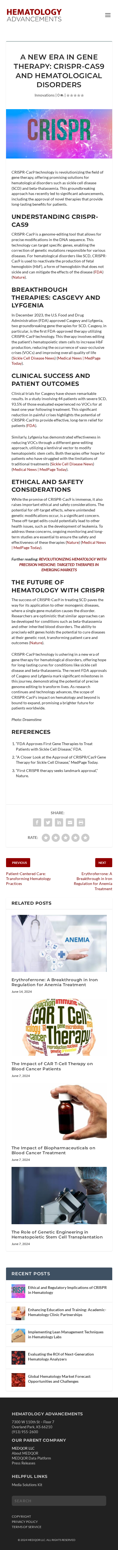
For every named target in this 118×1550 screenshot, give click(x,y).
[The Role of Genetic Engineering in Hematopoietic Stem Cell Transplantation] (59, 1195)
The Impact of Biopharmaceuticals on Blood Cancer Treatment (53, 1150)
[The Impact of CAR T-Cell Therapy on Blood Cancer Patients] (59, 1027)
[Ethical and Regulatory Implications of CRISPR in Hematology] (18, 1291)
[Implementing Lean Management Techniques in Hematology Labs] (18, 1335)
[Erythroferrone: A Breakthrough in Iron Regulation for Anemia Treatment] (59, 943)
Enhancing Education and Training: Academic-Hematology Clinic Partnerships (67, 1312)
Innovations (45, 95)
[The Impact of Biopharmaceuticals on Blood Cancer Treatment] (59, 1111)
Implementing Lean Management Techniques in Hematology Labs (65, 1334)
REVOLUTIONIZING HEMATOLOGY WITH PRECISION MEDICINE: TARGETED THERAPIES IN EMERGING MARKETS (62, 564)
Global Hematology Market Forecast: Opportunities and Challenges (59, 1379)
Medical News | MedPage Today (39, 469)
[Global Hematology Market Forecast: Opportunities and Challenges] (18, 1380)
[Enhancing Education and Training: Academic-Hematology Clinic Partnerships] (18, 1313)
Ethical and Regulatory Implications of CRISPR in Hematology (67, 1290)
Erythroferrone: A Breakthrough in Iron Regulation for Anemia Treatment (55, 982)
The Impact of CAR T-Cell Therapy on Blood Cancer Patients (52, 1066)
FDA (98, 272)
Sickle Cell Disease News (34, 358)
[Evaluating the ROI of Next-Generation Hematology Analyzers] (18, 1358)
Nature (19, 277)
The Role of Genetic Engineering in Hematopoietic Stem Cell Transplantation (57, 1234)
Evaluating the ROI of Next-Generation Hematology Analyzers (61, 1356)
